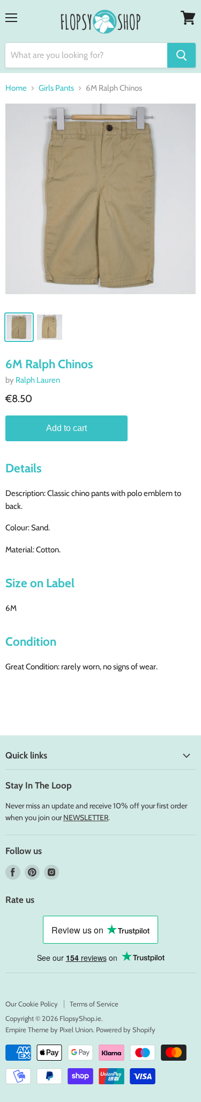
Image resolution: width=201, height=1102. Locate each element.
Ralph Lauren (38, 380)
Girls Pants (56, 88)
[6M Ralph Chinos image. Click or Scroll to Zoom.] (100, 204)
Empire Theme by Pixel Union (49, 1029)
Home (16, 88)
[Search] (181, 55)
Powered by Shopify (125, 1029)
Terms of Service (94, 1003)
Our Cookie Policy (31, 1003)
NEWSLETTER (85, 817)
